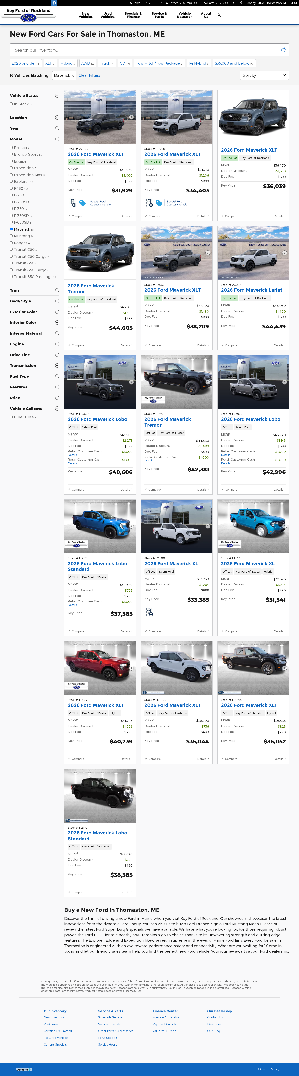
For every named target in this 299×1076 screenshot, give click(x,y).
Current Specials (55, 1044)
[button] (100, 162)
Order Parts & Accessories (115, 1031)
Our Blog (213, 1031)
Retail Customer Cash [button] (85, 452)
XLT (50, 63)
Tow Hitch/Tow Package (159, 63)
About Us (206, 15)
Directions (214, 1024)
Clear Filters (89, 75)
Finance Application (167, 1017)
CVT (125, 63)
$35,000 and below (234, 63)
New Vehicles (86, 15)
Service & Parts (159, 15)
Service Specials (109, 1024)
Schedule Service (110, 1017)
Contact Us (215, 1017)
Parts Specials (107, 1037)
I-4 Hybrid (199, 63)
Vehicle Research (184, 15)
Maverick (62, 75)
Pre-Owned (51, 1024)
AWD (87, 63)
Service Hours (107, 1044)
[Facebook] (54, 3)
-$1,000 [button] (127, 451)
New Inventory (54, 1017)
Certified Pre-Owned (58, 1031)
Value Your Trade (164, 1031)
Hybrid (68, 63)
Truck (107, 63)
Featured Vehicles (56, 1037)
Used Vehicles (108, 15)
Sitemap (263, 1069)
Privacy (275, 1069)
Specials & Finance (133, 15)
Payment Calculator (167, 1024)
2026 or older (25, 63)
